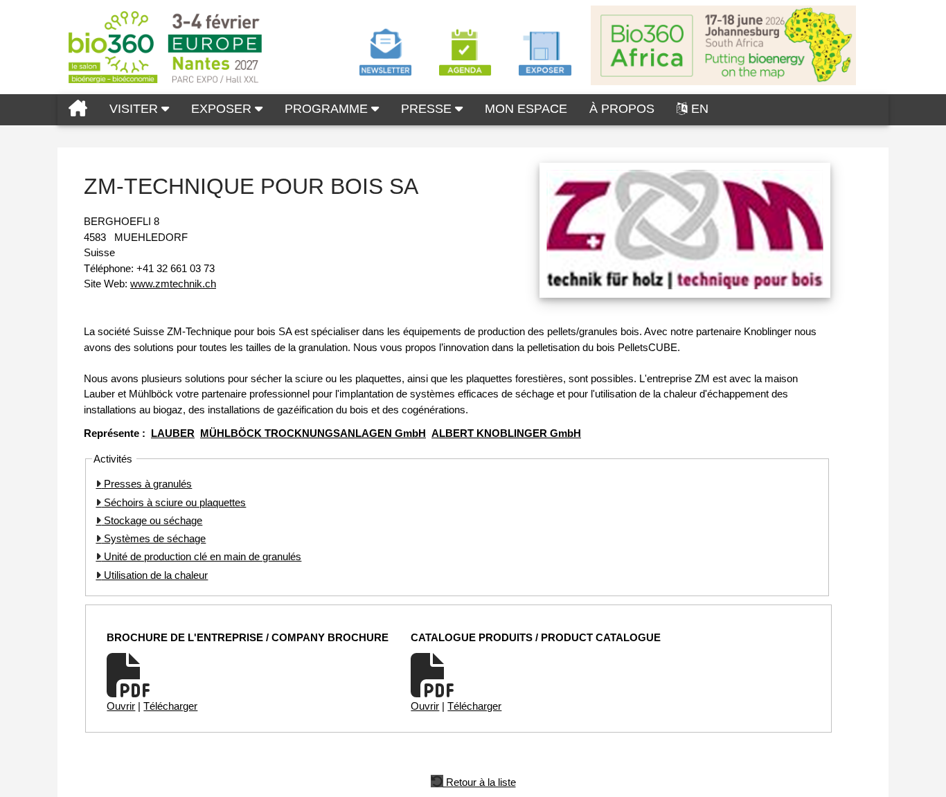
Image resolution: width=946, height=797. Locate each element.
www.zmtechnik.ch (173, 283)
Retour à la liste (479, 781)
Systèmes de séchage (153, 538)
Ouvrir (121, 706)
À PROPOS (621, 109)
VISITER (135, 109)
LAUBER (173, 433)
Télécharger (170, 706)
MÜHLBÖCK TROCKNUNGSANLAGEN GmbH (313, 433)
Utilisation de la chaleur (154, 575)
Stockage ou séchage (151, 520)
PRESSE (428, 109)
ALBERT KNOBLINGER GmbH (506, 433)
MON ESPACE (526, 109)
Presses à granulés (146, 484)
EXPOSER (223, 109)
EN (699, 109)
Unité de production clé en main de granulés (201, 556)
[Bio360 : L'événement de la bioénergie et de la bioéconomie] (77, 109)
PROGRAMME (328, 109)
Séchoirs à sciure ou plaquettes (173, 502)
